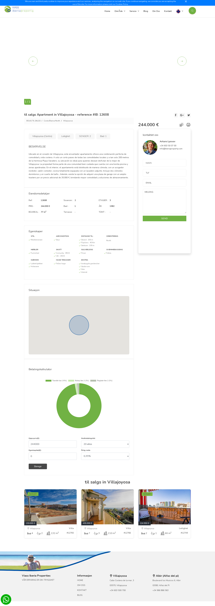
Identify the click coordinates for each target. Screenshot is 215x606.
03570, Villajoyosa (118, 585)
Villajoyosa (68, 121)
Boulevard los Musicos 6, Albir (167, 580)
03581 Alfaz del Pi (161, 585)
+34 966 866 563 (160, 590)
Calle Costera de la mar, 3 (122, 580)
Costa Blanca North (52, 121)
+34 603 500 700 (118, 590)
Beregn (38, 466)
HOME (80, 580)
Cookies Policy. (122, 4)
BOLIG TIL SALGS (33, 121)
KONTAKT (82, 590)
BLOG (79, 595)
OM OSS (81, 585)
